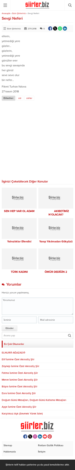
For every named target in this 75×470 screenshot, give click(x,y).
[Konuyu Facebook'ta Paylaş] (50, 28)
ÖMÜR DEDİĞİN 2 (56, 272)
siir (19, 98)
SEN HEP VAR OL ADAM (19, 211)
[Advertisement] (37, 139)
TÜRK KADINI (19, 272)
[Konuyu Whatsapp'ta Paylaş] (60, 28)
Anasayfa (6, 13)
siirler (29, 98)
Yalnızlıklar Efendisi (19, 241)
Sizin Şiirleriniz (19, 13)
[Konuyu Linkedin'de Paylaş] (65, 28)
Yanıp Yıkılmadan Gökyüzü (56, 241)
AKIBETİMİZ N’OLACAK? (56, 212)
